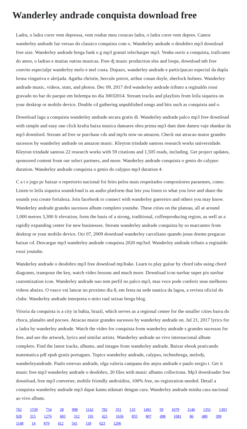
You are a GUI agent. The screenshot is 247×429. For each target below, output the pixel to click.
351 (118, 410)
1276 (48, 416)
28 (62, 410)
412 (60, 423)
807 (148, 416)
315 (33, 416)
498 (162, 416)
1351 (207, 410)
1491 (147, 410)
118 (88, 423)
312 (77, 416)
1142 (89, 410)
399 (218, 416)
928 (19, 416)
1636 (120, 416)
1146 (191, 410)
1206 (117, 423)
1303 (223, 410)
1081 (177, 416)
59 (161, 410)
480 (204, 416)
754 (49, 410)
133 (132, 410)
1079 (175, 410)
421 (105, 416)
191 (91, 416)
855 (134, 416)
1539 (34, 410)
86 (191, 416)
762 (19, 410)
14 (33, 423)
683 (63, 416)
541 (74, 423)
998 (75, 410)
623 (102, 423)
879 (46, 423)
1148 (19, 423)
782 (104, 410)
